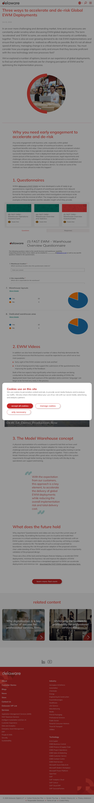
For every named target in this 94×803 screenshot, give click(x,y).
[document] (47, 401)
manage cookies (48, 406)
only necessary (19, 412)
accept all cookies (19, 406)
